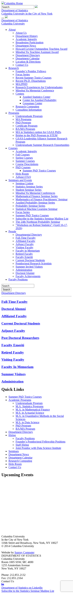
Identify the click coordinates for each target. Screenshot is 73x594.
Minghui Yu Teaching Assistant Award (37, 52)
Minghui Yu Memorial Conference (35, 90)
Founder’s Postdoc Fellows (31, 71)
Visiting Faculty (24, 247)
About (12, 29)
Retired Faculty (24, 253)
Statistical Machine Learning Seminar (36, 209)
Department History (27, 36)
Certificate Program (26, 125)
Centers (20, 93)
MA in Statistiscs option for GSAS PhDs (38, 132)
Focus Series (23, 74)
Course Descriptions (27, 164)
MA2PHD (21, 84)
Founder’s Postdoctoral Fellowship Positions (40, 441)
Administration (24, 269)
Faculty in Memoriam (28, 250)
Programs (14, 112)
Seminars (14, 451)
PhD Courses (23, 167)
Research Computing (27, 106)
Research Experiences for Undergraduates (39, 87)
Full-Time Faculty (26, 237)
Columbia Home (13, 3)
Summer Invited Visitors (29, 266)
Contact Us (22, 64)
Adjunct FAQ (23, 176)
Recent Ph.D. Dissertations (31, 80)
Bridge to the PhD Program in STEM (36, 135)
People (12, 231)
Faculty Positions (18, 279)
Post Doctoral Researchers (20, 338)
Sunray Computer (24, 552)
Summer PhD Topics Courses (39, 170)
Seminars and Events (20, 180)
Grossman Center (32, 103)
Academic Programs (20, 399)
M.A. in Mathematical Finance (33, 409)
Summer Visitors (13, 374)
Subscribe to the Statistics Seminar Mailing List (42, 218)
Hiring (12, 435)
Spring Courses (24, 157)
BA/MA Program (25, 128)
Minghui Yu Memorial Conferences (35, 193)
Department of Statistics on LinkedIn (22, 587)
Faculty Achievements (28, 276)
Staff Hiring (22, 444)
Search (6, 289)
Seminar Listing (24, 183)
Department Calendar (28, 58)
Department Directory (28, 55)
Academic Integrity (26, 39)
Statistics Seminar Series (29, 186)
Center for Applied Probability (40, 100)
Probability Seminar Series (30, 205)
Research (14, 68)
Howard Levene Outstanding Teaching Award (41, 48)
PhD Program (23, 122)
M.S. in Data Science (27, 422)
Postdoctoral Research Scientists (34, 263)
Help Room (22, 173)
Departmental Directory (29, 234)
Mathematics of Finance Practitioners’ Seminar (42, 199)
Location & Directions (28, 61)
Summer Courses (25, 160)
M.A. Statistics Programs (29, 406)
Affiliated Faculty (25, 241)
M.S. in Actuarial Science (30, 412)
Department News (26, 45)
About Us (21, 32)
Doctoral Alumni (25, 273)
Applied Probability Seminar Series (35, 202)
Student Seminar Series (28, 189)
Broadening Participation (29, 42)
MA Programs (23, 119)
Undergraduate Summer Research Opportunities (42, 144)
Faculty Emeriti (24, 257)
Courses (13, 148)
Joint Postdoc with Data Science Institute (38, 448)
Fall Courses (23, 154)
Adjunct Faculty (25, 244)
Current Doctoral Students (30, 260)
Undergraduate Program (29, 116)
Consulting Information (29, 109)
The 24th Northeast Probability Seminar (38, 221)
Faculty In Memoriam (17, 367)
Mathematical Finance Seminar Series (37, 196)
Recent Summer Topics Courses (33, 77)
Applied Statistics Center (36, 96)
